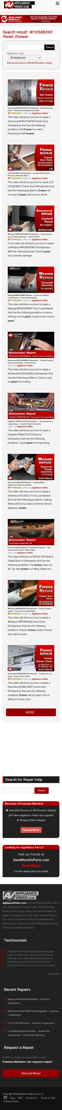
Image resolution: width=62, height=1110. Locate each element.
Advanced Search (16, 62)
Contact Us (31, 1091)
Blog (12, 1091)
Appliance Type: (15, 53)
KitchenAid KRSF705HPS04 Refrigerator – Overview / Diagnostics (33, 1006)
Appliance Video (40, 113)
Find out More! (31, 830)
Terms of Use (47, 1091)
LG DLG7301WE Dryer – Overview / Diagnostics (31, 1016)
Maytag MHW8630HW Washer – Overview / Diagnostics (29, 994)
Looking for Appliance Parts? (24, 847)
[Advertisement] (31, 746)
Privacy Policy (11, 1094)
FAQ (20, 1091)
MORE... (31, 712)
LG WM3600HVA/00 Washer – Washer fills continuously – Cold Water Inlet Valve (29, 1026)
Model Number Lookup (40, 62)
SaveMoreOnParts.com (31, 860)
